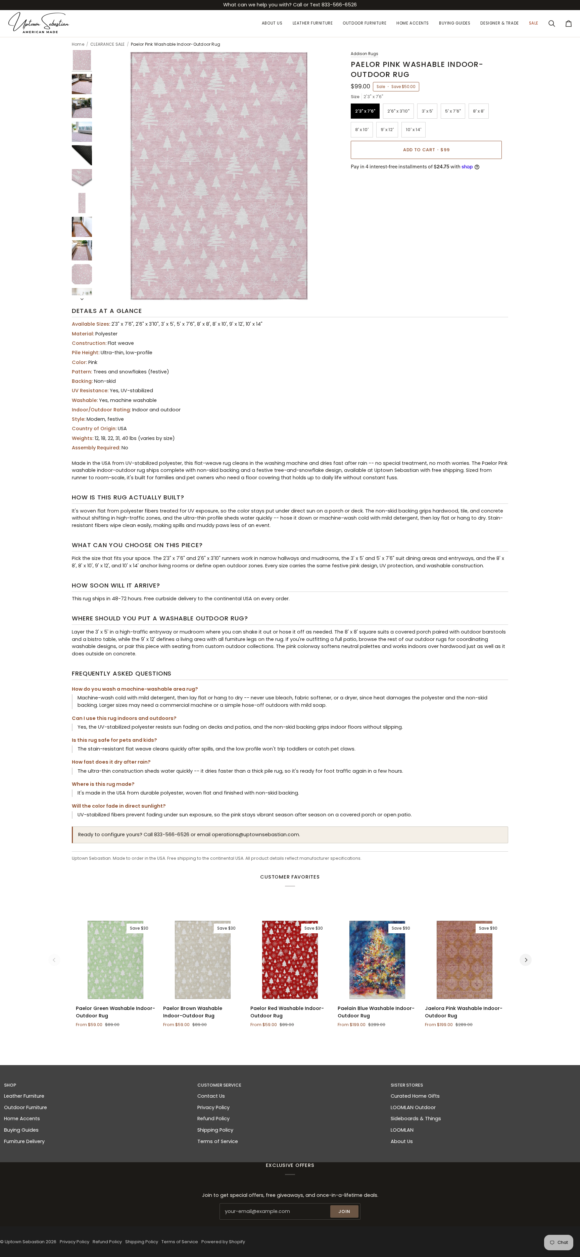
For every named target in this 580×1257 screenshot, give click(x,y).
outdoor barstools (483, 631)
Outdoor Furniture (25, 1107)
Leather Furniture (24, 1096)
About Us (402, 1141)
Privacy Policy (213, 1107)
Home (78, 44)
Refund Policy (213, 1118)
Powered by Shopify (223, 1242)
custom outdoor (225, 646)
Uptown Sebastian (25, 1242)
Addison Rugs (364, 53)
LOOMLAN (402, 1130)
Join (344, 1211)
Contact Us (211, 1096)
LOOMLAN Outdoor (413, 1107)
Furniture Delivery (24, 1141)
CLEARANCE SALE (107, 44)
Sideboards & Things (416, 1118)
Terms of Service (217, 1141)
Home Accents (22, 1118)
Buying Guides (21, 1130)
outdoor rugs (431, 639)
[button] (313, 23)
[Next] (526, 960)
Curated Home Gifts (415, 1096)
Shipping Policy (215, 1130)
